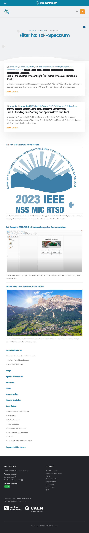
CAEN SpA (10, 501)
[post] (41, 180)
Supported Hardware (54, 473)
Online (7, 486)
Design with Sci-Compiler (17, 428)
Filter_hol (43, 31)
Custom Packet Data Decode (18, 360)
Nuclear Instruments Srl (22, 498)
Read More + (12, 92)
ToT (40, 67)
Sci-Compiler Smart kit (12, 480)
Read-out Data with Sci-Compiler (20, 441)
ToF (36, 67)
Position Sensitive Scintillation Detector (22, 356)
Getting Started (13, 424)
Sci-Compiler (9, 477)
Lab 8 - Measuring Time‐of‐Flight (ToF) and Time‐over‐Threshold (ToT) (42, 77)
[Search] (77, 11)
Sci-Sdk (38, 106)
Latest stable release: (16, 471)
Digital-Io (19, 70)
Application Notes (52, 479)
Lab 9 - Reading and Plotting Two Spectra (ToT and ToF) (38, 112)
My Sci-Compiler (14, 420)
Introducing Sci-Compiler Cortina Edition (25, 286)
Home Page (32, 31)
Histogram (65, 67)
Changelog (50, 487)
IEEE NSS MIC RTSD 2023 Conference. (22, 144)
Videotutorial (51, 482)
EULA (47, 490)
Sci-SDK (10, 437)
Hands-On (13, 67)
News (48, 476)
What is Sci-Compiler (15, 364)
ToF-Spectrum (71, 106)
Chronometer (54, 67)
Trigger (46, 67)
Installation (12, 416)
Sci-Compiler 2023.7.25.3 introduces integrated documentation (36, 227)
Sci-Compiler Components (18, 432)
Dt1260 (31, 67)
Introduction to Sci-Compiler (18, 412)
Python (45, 106)
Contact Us (50, 484)
